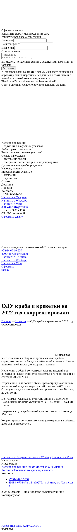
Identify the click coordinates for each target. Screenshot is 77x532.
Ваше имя (7, 40)
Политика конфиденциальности (33, 470)
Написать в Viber (11, 203)
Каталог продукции (13, 466)
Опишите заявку (11, 51)
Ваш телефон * (10, 43)
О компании (55, 466)
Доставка (41, 466)
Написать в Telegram (14, 197)
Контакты (7, 470)
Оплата (30, 466)
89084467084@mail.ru (14, 206)
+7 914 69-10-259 (11, 250)
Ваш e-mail (8, 47)
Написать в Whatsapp (14, 200)
